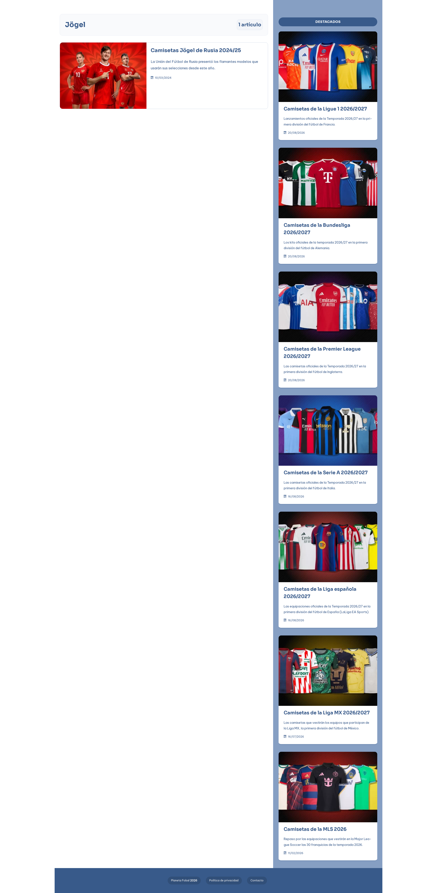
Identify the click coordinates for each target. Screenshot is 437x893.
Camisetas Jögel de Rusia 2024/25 (196, 50)
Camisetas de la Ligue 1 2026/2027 (325, 109)
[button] (109, 5)
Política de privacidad (223, 880)
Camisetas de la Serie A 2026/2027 (326, 473)
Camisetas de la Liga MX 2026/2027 (327, 713)
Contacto (257, 880)
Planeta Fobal (184, 880)
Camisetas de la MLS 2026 (315, 829)
